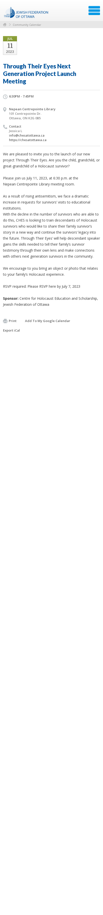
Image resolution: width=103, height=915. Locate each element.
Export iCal (11, 330)
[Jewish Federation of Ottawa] (26, 12)
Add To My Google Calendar (47, 321)
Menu (94, 10)
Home (4, 24)
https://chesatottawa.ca (27, 140)
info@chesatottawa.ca (26, 135)
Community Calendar (27, 25)
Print (12, 321)
